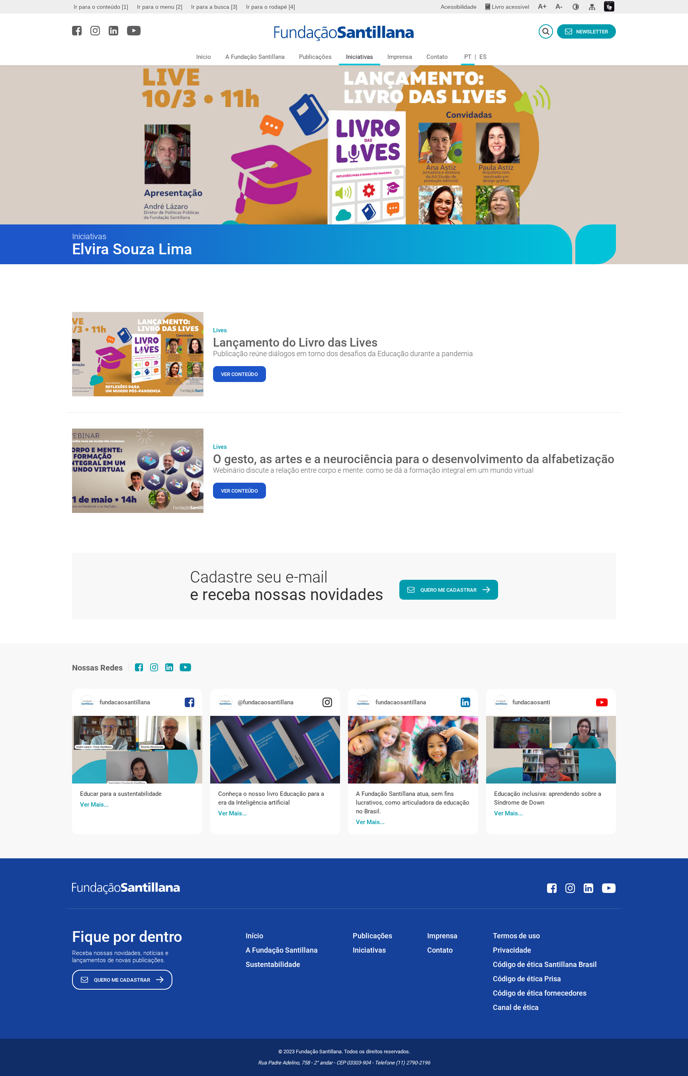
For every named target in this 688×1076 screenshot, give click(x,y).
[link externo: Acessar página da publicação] (137, 750)
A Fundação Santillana (255, 56)
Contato (437, 56)
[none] (576, 7)
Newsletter (592, 32)
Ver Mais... (94, 804)
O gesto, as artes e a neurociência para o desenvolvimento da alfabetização (413, 459)
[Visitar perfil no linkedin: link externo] (113, 30)
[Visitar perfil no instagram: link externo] (95, 30)
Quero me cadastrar (448, 590)
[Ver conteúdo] (137, 354)
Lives (220, 330)
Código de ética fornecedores (539, 993)
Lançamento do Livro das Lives (295, 342)
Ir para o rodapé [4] (270, 7)
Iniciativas (359, 56)
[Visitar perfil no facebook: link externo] (77, 30)
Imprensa (399, 56)
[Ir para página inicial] (344, 33)
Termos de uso (516, 936)
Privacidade (512, 950)
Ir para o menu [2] (159, 7)
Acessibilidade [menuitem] (459, 7)
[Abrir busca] (546, 31)
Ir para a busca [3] (214, 7)
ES (483, 56)
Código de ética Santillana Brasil (545, 964)
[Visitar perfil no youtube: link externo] (134, 30)
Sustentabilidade (273, 964)
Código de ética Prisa (527, 979)
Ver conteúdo (239, 374)
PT (467, 56)
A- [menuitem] (559, 6)
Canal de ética (516, 1007)
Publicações (315, 56)
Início (203, 56)
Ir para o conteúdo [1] (101, 7)
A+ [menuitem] (542, 6)
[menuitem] (102, 7)
